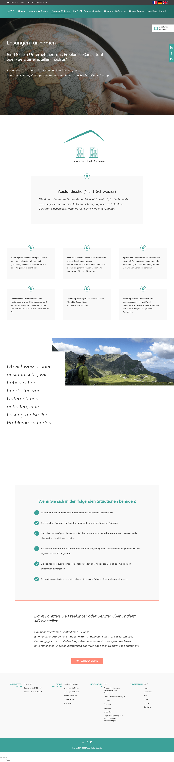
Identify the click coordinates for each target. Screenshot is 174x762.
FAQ (105, 684)
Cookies (107, 700)
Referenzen (121, 11)
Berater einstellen (93, 11)
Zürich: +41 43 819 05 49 (33, 692)
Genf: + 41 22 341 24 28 (32, 688)
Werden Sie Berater (39, 11)
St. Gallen (147, 707)
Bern (145, 696)
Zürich (146, 703)
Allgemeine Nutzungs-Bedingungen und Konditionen (112, 690)
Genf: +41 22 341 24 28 (15, 2)
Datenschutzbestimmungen (114, 697)
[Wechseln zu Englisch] (165, 3)
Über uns (108, 11)
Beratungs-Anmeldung (164, 28)
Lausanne (148, 692)
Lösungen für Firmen (61, 11)
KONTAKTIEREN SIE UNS (87, 661)
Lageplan (107, 708)
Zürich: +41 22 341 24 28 (37, 2)
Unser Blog (151, 11)
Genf (145, 684)
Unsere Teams (136, 11)
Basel (146, 699)
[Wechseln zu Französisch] (155, 3)
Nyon (146, 688)
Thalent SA (28, 684)
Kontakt (163, 11)
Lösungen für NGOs (71, 692)
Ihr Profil (77, 11)
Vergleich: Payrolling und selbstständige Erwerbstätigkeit (113, 718)
